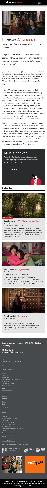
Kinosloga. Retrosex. (8, 424)
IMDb (3, 84)
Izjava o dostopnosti (8, 441)
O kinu (4, 402)
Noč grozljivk (6, 427)
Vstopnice (5, 375)
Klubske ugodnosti (8, 384)
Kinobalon (7, 218)
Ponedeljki (5, 420)
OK (30, 486)
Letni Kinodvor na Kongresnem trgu (13, 429)
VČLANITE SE (12, 169)
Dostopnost (5, 377)
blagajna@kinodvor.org (12, 352)
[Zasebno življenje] (23, 300)
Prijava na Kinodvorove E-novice (12, 379)
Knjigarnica (5, 394)
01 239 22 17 (8, 350)
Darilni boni (5, 382)
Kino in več (5, 408)
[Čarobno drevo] (23, 205)
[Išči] (34, 3)
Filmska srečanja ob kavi (9, 418)
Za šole (4, 412)
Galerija (4, 396)
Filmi (3, 388)
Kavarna (4, 398)
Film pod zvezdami (8, 422)
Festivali (4, 416)
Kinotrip (4, 414)
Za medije (5, 439)
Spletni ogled (6, 431)
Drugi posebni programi (9, 433)
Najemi (4, 437)
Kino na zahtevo (7, 390)
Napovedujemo (6, 386)
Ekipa (3, 404)
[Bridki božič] (23, 254)
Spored (4, 373)
